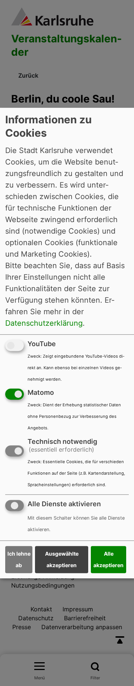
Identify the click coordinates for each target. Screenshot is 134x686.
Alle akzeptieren (108, 560)
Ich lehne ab (19, 560)
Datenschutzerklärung (44, 323)
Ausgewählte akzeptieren (62, 560)
